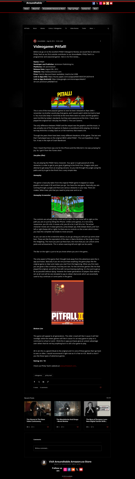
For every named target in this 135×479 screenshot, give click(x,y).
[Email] (107, 3)
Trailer (84, 28)
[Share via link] (48, 382)
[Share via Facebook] (34, 382)
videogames (38, 375)
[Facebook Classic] (69, 469)
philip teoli (48, 375)
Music (35, 28)
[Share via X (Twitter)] (39, 382)
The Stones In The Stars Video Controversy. (36, 420)
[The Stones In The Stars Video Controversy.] (37, 408)
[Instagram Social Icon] (100, 3)
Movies (42, 28)
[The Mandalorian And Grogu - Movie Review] (67, 408)
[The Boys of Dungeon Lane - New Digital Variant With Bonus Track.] (97, 408)
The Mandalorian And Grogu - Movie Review (67, 420)
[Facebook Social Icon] (93, 3)
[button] (108, 28)
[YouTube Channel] (111, 3)
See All (109, 398)
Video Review (74, 28)
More (91, 28)
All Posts (26, 28)
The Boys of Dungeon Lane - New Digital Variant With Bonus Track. (97, 420)
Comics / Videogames (55, 28)
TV (66, 28)
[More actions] (100, 41)
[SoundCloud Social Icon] (104, 3)
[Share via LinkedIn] (43, 382)
